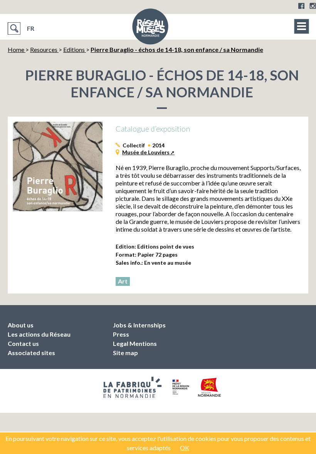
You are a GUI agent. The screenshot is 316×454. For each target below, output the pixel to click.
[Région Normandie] (209, 387)
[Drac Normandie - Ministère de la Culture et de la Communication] (179, 387)
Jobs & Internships (139, 325)
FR (30, 28)
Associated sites (31, 352)
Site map (125, 352)
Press (121, 334)
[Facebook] (301, 6)
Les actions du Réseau (39, 334)
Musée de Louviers (146, 152)
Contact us (23, 343)
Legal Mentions (135, 343)
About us (21, 325)
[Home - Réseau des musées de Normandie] (150, 29)
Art (123, 281)
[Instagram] (312, 6)
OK (184, 447)
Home (16, 49)
